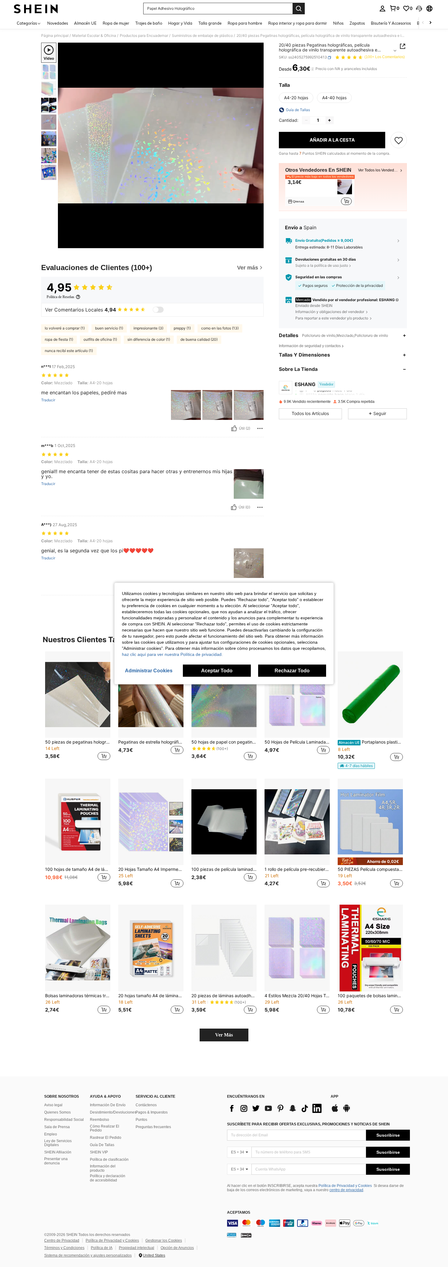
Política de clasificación (109, 1159)
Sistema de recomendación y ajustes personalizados (88, 1255)
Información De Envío (108, 1105)
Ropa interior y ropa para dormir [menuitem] (297, 23)
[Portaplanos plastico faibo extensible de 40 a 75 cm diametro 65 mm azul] (370, 694)
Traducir (48, 400)
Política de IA (101, 1248)
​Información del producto (103, 1168)
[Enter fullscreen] (257, 243)
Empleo (50, 1134)
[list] (276, 1108)
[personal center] (382, 8)
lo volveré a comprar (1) (65, 328)
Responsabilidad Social (64, 1119)
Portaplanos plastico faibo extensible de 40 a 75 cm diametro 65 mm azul (371, 742)
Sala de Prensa (57, 1127)
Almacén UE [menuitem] (85, 23)
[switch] (158, 310)
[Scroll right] (430, 23)
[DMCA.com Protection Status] (246, 1235)
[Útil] (234, 428)
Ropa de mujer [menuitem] (116, 23)
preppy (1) (182, 328)
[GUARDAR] (398, 140)
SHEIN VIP (99, 1152)
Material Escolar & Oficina (94, 35)
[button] (419, 8)
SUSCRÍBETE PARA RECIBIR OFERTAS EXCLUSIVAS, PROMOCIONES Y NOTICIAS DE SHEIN (308, 1124)
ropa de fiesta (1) (59, 339)
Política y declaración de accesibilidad (107, 1178)
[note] (356, 766)
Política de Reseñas (60, 297)
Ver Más (224, 1034)
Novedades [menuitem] (57, 23)
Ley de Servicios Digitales (58, 1143)
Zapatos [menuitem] (357, 23)
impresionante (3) (148, 328)
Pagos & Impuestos (152, 1112)
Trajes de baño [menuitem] (148, 23)
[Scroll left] (423, 23)
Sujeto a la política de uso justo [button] (321, 265)
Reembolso (99, 1119)
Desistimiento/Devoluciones (113, 1112)
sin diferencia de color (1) (148, 339)
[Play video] (161, 145)
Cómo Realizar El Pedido (104, 1128)
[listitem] (319, 191)
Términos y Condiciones (64, 1248)
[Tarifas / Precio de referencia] (312, 69)
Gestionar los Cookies (163, 1240)
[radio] (296, 98)
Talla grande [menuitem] (210, 23)
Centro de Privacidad (61, 1240)
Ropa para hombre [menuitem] (245, 23)
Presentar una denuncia (56, 1161)
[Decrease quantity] (306, 120)
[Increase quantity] (329, 120)
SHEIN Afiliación (57, 1152)
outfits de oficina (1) (100, 339)
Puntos (141, 1119)
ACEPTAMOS (238, 1213)
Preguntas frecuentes (153, 1127)
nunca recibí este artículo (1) (69, 350)
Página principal (55, 35)
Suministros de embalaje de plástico (202, 35)
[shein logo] (36, 8)
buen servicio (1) (109, 328)
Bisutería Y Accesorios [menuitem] (391, 23)
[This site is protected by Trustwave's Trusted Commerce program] (231, 1235)
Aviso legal (53, 1105)
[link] (394, 8)
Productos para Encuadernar (144, 35)
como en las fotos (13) (220, 328)
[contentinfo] (318, 1223)
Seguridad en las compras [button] (318, 277)
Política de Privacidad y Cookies (345, 1186)
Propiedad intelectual (136, 1248)
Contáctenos (146, 1105)
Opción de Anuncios (177, 1248)
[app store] (335, 1111)
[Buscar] (299, 8)
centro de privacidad (346, 1190)
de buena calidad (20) (199, 339)
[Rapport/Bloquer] (260, 428)
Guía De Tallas (102, 1145)
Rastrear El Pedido (105, 1137)
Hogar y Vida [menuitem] (180, 23)
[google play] (346, 1111)
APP (334, 1097)
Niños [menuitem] (338, 23)
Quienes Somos (57, 1112)
